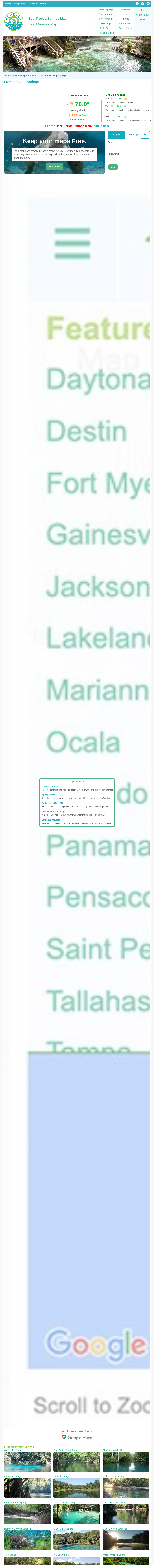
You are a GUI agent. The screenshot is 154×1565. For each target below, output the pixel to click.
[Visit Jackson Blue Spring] (126, 1497)
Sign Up (133, 134)
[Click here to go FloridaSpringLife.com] (14, 31)
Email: (111, 142)
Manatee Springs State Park (117, 1502)
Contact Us (33, 4)
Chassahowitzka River (114, 1450)
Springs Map (106, 14)
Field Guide (106, 28)
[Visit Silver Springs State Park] (126, 1549)
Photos (125, 18)
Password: (113, 154)
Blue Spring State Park (65, 1450)
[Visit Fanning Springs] (27, 1497)
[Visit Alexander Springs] (27, 1471)
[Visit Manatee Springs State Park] (126, 1523)
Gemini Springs (61, 1476)
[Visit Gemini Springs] (76, 1497)
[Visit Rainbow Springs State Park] (27, 1549)
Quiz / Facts (125, 28)
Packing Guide (106, 33)
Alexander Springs (13, 1450)
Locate (125, 14)
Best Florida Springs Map (47, 18)
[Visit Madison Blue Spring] (76, 1523)
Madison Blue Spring (64, 1502)
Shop (142, 10)
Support (8, 4)
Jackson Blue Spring (113, 1476)
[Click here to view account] (145, 134)
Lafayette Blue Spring (15, 1502)
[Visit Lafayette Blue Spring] (27, 1523)
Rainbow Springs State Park (18, 1528)
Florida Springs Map (25, 75)
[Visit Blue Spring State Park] (76, 1471)
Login (116, 134)
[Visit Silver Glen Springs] (76, 1549)
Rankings (106, 23)
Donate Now (54, 166)
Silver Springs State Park (115, 1528)
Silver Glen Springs (63, 1528)
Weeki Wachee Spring (114, 1555)
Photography (106, 18)
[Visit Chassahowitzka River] (126, 1471)
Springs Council (20, 4)
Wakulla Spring (61, 1555)
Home (8, 75)
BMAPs (43, 4)
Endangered (125, 23)
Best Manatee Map (42, 24)
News (142, 19)
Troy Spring (10, 1555)
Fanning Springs (12, 1476)
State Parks (142, 14)
